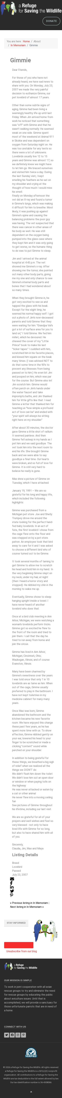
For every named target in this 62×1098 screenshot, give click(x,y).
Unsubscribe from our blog (21, 951)
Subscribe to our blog (18, 945)
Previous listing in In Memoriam (29, 902)
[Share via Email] (12, 878)
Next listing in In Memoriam (27, 906)
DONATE (51, 21)
